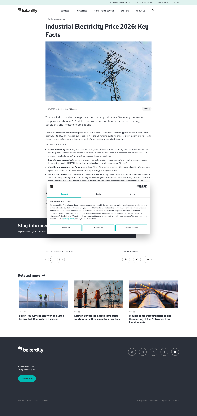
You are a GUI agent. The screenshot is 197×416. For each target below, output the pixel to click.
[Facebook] (164, 352)
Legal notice (165, 401)
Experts (125, 11)
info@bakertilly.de (26, 369)
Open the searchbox (153, 10)
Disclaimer (154, 401)
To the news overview (56, 19)
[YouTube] (175, 352)
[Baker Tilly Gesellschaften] (30, 349)
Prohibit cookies (131, 228)
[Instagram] (143, 352)
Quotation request (144, 2)
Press (36, 401)
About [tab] (132, 194)
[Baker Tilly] (27, 10)
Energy (147, 109)
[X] (153, 352)
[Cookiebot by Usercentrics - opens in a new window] (137, 186)
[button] (126, 259)
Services (65, 11)
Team (29, 401)
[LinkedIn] (132, 352)
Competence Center (104, 11)
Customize (98, 228)
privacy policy (69, 219)
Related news (29, 275)
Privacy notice (142, 401)
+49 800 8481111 (26, 366)
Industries (81, 11)
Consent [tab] (64, 194)
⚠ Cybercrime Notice (120, 2)
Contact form (27, 378)
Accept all (66, 228)
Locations (163, 2)
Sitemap (176, 401)
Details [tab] (98, 194)
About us (140, 11)
